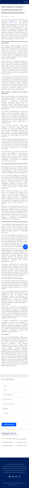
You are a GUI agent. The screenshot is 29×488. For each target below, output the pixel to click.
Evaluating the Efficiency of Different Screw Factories (8, 442)
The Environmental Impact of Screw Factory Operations (9, 438)
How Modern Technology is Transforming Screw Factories (22, 445)
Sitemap (18, 485)
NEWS (11, 434)
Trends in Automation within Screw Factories (22, 439)
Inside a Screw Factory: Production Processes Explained (8, 445)
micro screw (13, 23)
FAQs (16, 434)
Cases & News (5, 434)
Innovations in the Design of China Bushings (22, 442)
